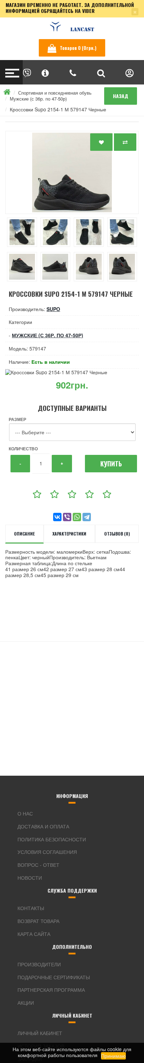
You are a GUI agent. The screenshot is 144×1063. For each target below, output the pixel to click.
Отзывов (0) (117, 534)
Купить (111, 463)
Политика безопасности (51, 839)
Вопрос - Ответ (38, 864)
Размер (17, 419)
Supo (53, 308)
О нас (25, 813)
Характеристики (69, 534)
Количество (23, 448)
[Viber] (67, 517)
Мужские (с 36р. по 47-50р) (38, 98)
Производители (39, 964)
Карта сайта (33, 933)
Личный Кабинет (39, 1032)
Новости (29, 877)
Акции (25, 1002)
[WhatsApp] (77, 517)
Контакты (30, 908)
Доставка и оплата (43, 826)
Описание (24, 534)
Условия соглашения (47, 851)
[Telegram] (86, 517)
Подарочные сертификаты (53, 977)
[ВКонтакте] (57, 517)
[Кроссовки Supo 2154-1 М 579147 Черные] (72, 172)
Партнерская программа (51, 989)
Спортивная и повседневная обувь (55, 92)
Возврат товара (38, 920)
